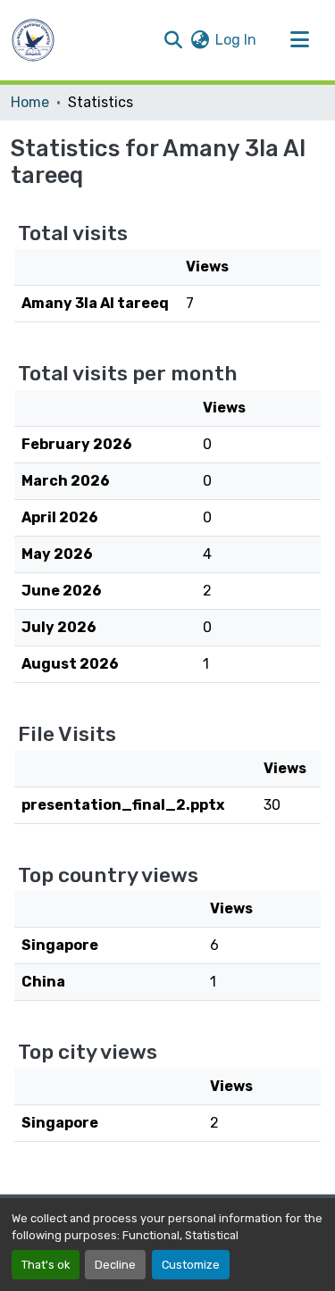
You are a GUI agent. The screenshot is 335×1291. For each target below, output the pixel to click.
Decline (115, 1264)
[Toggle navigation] (299, 40)
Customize (191, 1264)
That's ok (45, 1264)
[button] (33, 40)
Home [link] (30, 102)
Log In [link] (235, 39)
